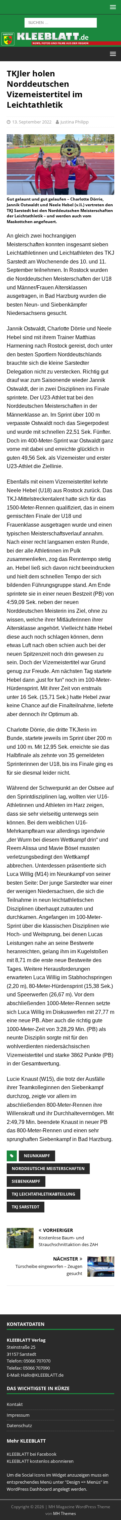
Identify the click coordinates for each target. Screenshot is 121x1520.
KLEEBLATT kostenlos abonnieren (40, 1461)
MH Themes (64, 1513)
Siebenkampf (26, 1181)
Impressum (18, 1415)
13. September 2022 (31, 122)
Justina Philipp (75, 122)
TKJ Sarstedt (25, 1207)
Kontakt (15, 1404)
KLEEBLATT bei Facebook (31, 1454)
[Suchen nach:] (61, 22)
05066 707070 (37, 1361)
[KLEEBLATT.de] (60, 42)
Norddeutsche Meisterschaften (48, 1168)
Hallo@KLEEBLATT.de (42, 1375)
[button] (111, 7)
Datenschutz (19, 1425)
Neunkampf (37, 1156)
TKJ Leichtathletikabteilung (43, 1194)
